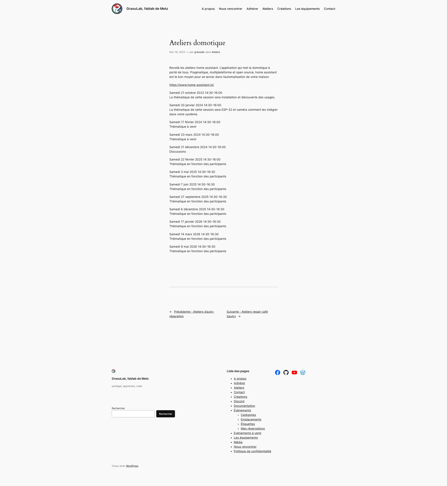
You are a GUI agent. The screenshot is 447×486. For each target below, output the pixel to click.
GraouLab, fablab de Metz (147, 8)
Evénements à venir (247, 433)
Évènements (242, 410)
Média (238, 442)
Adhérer (239, 383)
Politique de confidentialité (252, 451)
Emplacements (251, 419)
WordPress (132, 465)
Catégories (248, 415)
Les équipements (246, 437)
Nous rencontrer (245, 446)
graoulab (199, 51)
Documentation (244, 406)
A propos (240, 378)
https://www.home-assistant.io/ (191, 85)
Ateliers (216, 51)
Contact (239, 392)
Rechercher (118, 408)
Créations (240, 397)
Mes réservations (253, 428)
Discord (239, 401)
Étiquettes (248, 424)
